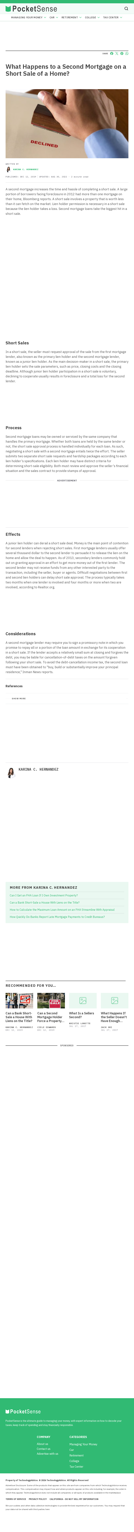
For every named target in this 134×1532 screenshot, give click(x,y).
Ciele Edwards (46, 1027)
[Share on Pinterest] (121, 53)
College (90, 17)
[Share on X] (116, 53)
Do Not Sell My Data (60, 1509)
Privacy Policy (38, 1499)
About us (42, 1443)
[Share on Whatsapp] (126, 53)
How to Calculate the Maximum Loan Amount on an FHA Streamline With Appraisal (62, 909)
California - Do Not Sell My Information (74, 1499)
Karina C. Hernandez (25, 169)
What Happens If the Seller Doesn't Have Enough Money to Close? (114, 1017)
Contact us (43, 1448)
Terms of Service (16, 1499)
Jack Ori (106, 1027)
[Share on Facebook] (111, 53)
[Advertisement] (67, 311)
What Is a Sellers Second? (81, 1015)
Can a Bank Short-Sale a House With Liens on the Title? (44, 902)
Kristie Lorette (80, 1023)
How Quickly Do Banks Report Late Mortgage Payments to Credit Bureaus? (57, 917)
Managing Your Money (26, 17)
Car (52, 17)
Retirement (70, 17)
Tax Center (111, 17)
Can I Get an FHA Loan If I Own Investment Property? (44, 895)
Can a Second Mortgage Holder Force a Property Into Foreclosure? (50, 1017)
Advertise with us (47, 1453)
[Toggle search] (126, 8)
